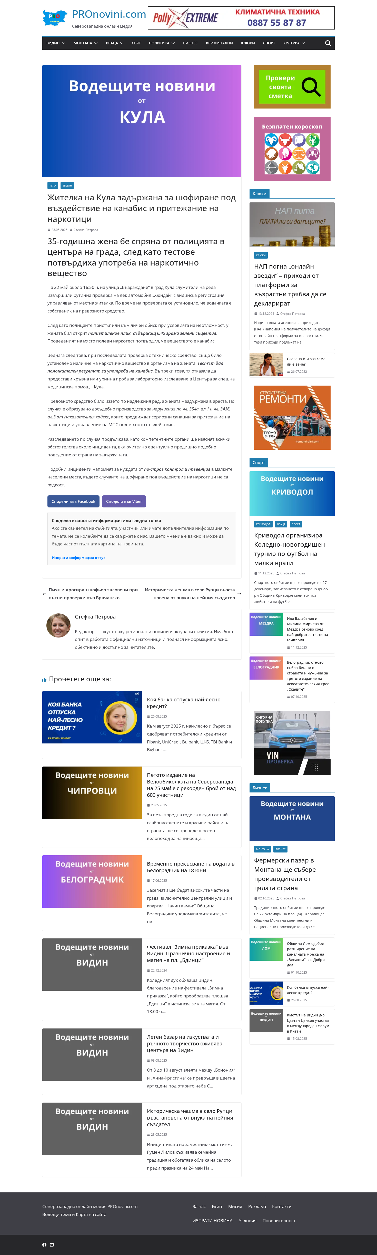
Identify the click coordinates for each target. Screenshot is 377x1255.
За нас (199, 1206)
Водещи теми (56, 1214)
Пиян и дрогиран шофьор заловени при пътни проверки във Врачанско (93, 594)
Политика (159, 43)
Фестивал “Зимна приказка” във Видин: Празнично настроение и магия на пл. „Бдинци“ (188, 953)
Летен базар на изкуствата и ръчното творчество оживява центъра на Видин (184, 1043)
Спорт (269, 43)
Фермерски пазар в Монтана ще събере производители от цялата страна (285, 874)
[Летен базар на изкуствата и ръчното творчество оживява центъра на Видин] (92, 1032)
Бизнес (190, 43)
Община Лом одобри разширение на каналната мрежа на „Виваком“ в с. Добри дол (306, 954)
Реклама (257, 1206)
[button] (62, 43)
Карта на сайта (91, 1214)
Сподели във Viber (124, 501)
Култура (291, 43)
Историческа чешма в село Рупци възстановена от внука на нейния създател (190, 594)
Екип (217, 1206)
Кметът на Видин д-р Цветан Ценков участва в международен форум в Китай (308, 1023)
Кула (52, 185)
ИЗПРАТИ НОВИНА (213, 1220)
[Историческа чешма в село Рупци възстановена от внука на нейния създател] (92, 1106)
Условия (247, 1220)
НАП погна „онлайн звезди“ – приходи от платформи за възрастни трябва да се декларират (290, 284)
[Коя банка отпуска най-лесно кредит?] (92, 695)
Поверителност (279, 1220)
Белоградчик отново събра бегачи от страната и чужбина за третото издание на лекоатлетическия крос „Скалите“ (308, 676)
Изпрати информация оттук (79, 557)
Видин (53, 43)
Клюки (248, 43)
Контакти (282, 1206)
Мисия (235, 1206)
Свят (136, 43)
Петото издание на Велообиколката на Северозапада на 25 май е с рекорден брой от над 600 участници (191, 784)
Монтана (83, 43)
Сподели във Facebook (73, 501)
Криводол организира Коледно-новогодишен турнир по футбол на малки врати (289, 549)
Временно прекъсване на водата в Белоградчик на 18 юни (191, 867)
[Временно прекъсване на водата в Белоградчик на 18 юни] (92, 859)
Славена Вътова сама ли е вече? (306, 361)
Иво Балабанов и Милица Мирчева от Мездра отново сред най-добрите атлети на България (307, 629)
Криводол (263, 524)
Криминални (219, 43)
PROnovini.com (109, 14)
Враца (112, 43)
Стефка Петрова (86, 230)
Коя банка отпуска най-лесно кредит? (184, 703)
